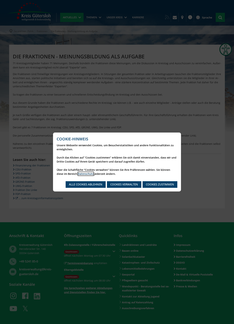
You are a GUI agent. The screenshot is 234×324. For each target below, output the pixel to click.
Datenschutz (86, 174)
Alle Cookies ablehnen (85, 184)
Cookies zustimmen (160, 184)
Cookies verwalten (124, 184)
